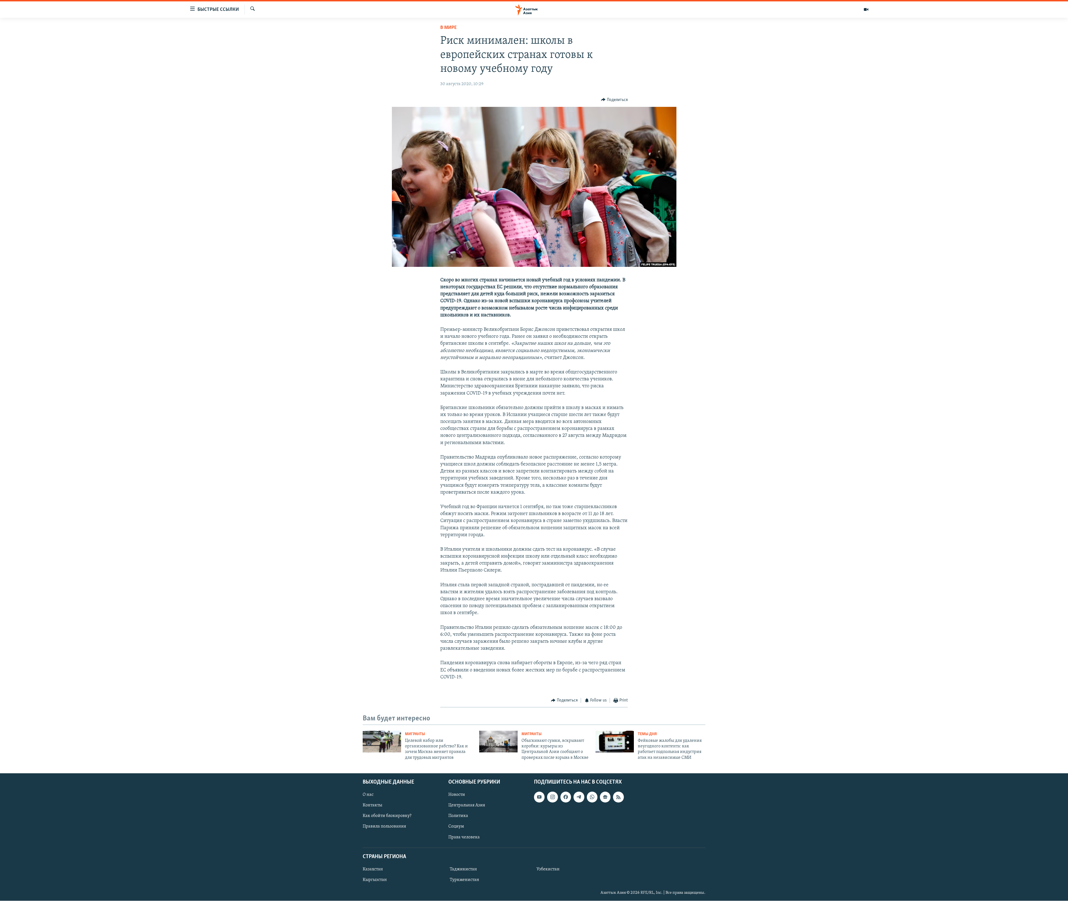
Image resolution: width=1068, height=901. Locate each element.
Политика (458, 816)
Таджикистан (463, 869)
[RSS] (618, 797)
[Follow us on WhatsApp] (592, 797)
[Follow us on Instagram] (552, 797)
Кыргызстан (375, 880)
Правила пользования (384, 826)
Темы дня (647, 734)
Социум (456, 826)
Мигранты (415, 734)
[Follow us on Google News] (605, 797)
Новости (456, 794)
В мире (448, 27)
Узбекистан (548, 869)
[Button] (614, 100)
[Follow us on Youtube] (539, 797)
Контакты (372, 805)
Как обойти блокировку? (387, 816)
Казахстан (373, 869)
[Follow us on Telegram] (578, 797)
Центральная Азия (466, 805)
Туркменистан (464, 880)
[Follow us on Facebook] (565, 797)
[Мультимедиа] (866, 9)
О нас (368, 794)
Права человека (464, 837)
